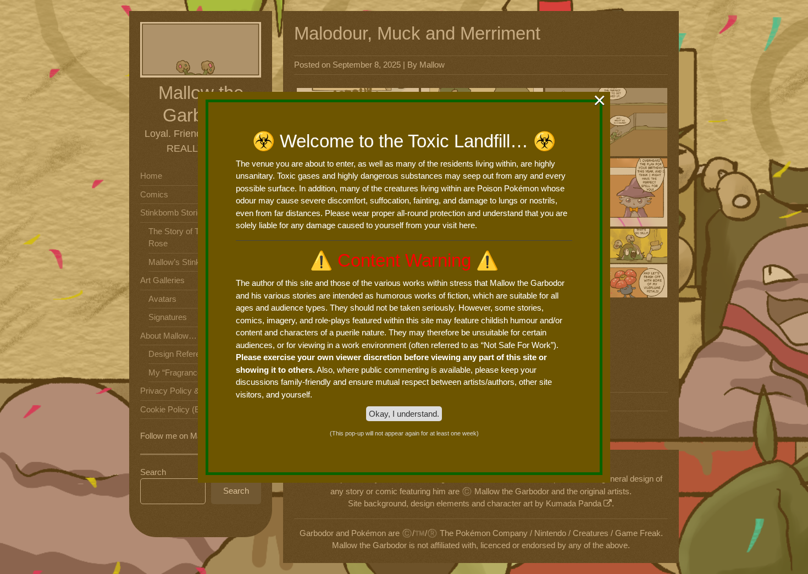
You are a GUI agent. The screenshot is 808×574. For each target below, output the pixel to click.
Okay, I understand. (404, 413)
